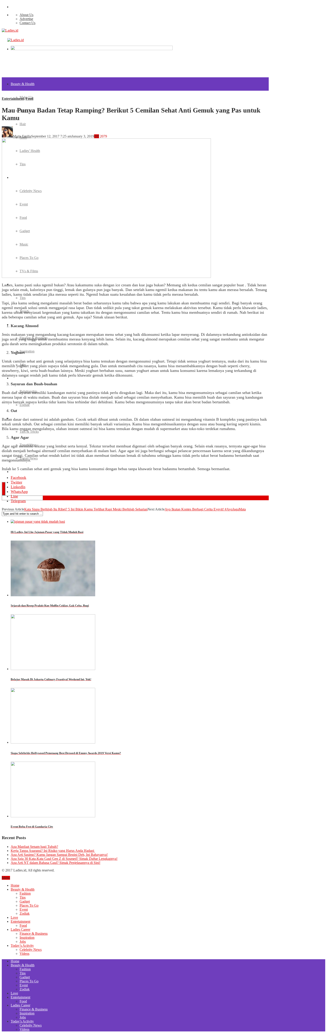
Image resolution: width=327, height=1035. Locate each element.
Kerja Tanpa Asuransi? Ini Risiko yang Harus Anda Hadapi (53, 851)
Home (15, 885)
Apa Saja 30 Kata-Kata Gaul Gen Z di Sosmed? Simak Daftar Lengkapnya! (64, 859)
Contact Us (27, 23)
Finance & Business (34, 933)
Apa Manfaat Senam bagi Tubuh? (34, 846)
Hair (23, 124)
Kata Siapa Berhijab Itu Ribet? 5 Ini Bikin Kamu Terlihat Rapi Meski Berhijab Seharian (85, 509)
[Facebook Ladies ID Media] (12, 7)
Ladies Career (20, 929)
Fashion (25, 893)
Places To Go (29, 905)
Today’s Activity (22, 945)
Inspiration (27, 351)
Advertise (26, 19)
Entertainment (13, 98)
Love (14, 378)
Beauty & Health (22, 84)
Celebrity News (31, 949)
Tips (23, 298)
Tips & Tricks (29, 431)
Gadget (25, 901)
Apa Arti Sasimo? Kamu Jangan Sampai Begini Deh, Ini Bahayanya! (59, 855)
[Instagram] (16, 7)
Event (24, 909)
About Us (26, 15)
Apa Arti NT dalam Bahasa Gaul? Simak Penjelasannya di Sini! (55, 863)
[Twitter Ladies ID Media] (14, 7)
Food (29, 98)
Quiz (14, 471)
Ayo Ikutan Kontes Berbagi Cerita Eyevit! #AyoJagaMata (205, 509)
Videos (24, 953)
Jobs (23, 941)
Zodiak (25, 405)
